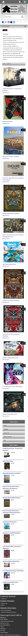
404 (5, 440)
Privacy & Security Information (8, 612)
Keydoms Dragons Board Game (10, 357)
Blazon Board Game (8, 121)
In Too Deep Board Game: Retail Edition (12, 386)
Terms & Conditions (6, 610)
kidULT (3, 605)
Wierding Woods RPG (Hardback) (11, 213)
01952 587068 (3, 619)
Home (5, 425)
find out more (6, 92)
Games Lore (4, 603)
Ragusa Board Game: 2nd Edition (11, 156)
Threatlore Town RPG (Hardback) (11, 300)
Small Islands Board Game (9, 264)
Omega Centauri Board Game (10, 414)
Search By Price (8, 436)
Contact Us (6, 433)
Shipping (6, 429)
